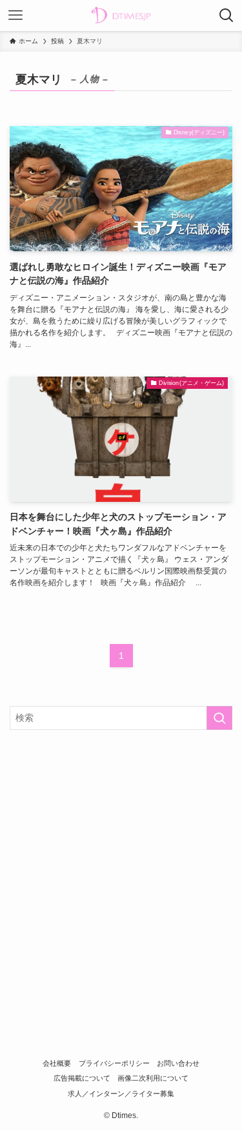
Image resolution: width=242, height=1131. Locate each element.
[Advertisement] (121, 868)
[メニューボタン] (15, 15)
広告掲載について (82, 1078)
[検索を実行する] (219, 718)
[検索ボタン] (226, 15)
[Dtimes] (120, 15)
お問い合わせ (178, 1063)
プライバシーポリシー (114, 1063)
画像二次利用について (152, 1078)
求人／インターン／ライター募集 (121, 1093)
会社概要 (57, 1063)
